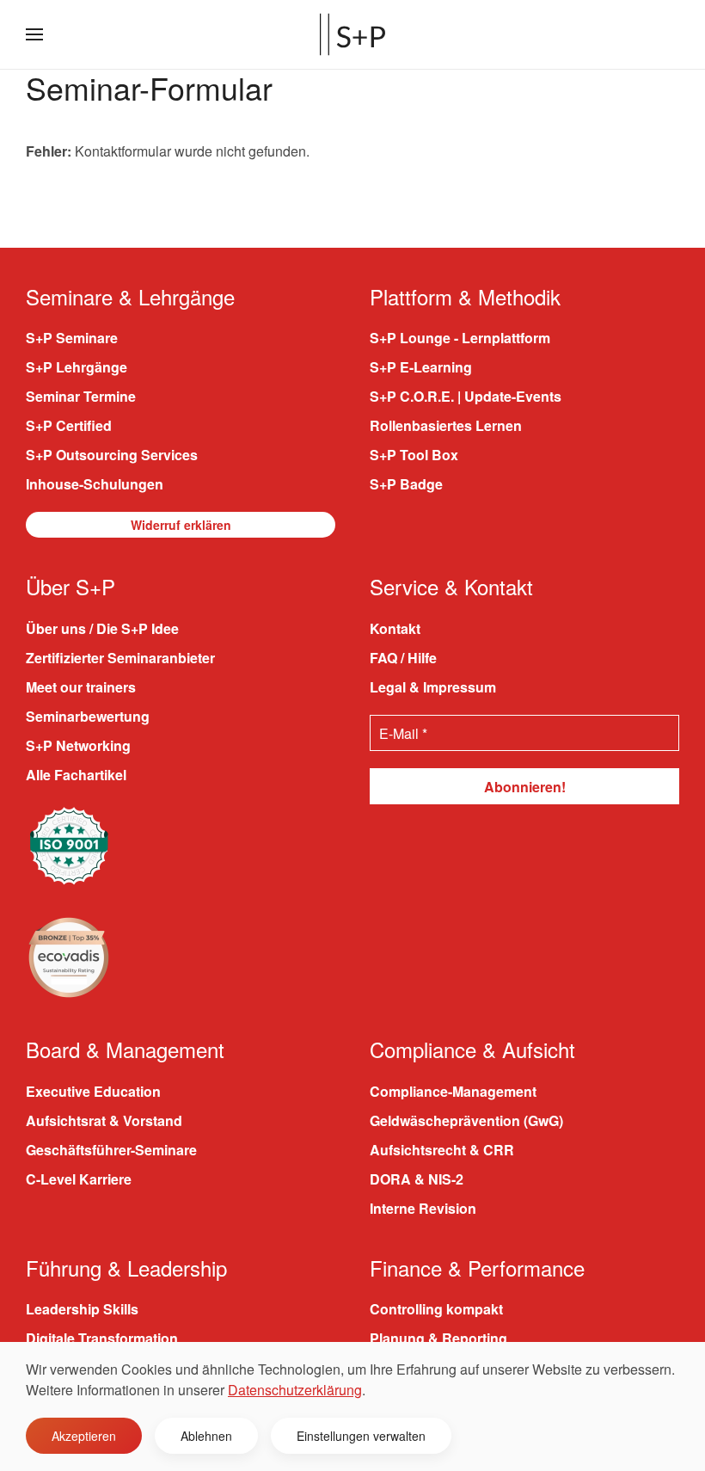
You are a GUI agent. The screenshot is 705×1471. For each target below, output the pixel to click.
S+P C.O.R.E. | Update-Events (465, 396)
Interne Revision (423, 1208)
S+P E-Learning (421, 367)
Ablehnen (206, 1435)
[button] (34, 34)
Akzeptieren (84, 1435)
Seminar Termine (81, 396)
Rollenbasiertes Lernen (446, 425)
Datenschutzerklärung (295, 1390)
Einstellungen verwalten (361, 1435)
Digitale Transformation (102, 1338)
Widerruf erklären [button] (181, 524)
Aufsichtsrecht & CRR (442, 1150)
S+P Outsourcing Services (112, 455)
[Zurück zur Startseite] (352, 34)
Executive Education (93, 1091)
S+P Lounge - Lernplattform (460, 338)
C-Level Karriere (79, 1179)
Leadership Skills (82, 1309)
